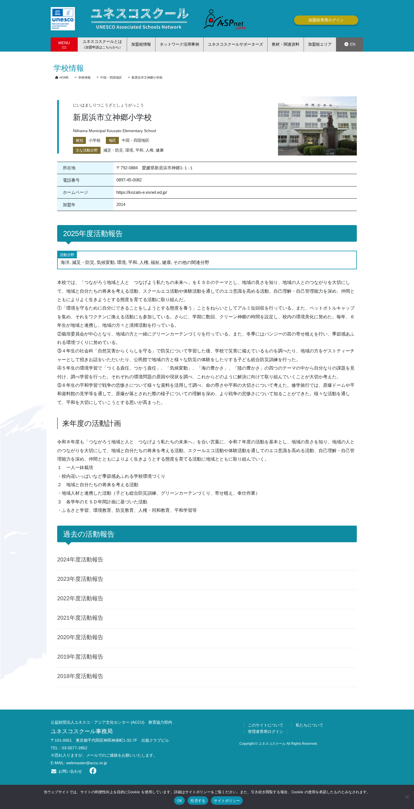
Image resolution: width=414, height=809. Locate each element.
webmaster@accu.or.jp (86, 763)
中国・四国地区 (135, 140)
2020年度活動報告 (80, 637)
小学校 (95, 140)
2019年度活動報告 (80, 657)
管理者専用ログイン (265, 731)
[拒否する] (407, 797)
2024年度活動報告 (80, 559)
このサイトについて (265, 725)
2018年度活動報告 (80, 676)
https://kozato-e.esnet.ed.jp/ (141, 192)
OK (179, 800)
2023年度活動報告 (80, 579)
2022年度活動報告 (80, 598)
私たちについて (309, 725)
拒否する (197, 800)
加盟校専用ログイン (326, 20)
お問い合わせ (69, 771)
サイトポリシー (227, 800)
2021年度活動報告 (80, 618)
